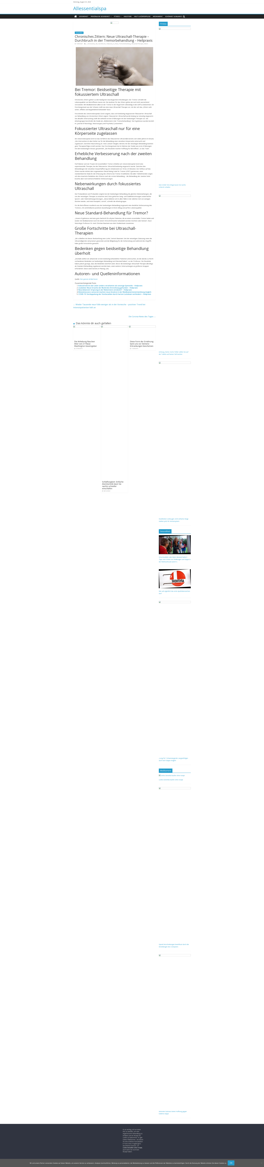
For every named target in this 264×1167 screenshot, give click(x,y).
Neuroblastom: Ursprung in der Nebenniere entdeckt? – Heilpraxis (105, 290)
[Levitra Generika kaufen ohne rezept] (172, 775)
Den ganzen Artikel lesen (89, 279)
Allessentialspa (89, 8)
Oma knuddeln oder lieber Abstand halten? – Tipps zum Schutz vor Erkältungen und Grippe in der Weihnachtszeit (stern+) (175, 559)
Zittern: (146, 44)
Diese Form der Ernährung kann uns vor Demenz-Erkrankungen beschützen (141, 343)
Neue (116, 44)
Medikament (158, 16)
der (97, 44)
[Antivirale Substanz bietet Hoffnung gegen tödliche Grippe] (175, 955)
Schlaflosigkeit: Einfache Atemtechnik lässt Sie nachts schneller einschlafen (112, 485)
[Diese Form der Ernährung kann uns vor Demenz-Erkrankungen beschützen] (142, 327)
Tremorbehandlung (124, 44)
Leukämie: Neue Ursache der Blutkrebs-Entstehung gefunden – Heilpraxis (108, 288)
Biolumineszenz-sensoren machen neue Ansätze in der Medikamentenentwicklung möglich (114, 292)
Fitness (117, 16)
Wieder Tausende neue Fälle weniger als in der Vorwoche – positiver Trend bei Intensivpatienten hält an (109, 306)
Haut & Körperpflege (142, 16)
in (113, 44)
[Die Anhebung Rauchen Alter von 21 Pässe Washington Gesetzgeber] (86, 327)
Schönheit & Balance (173, 16)
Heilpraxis (109, 44)
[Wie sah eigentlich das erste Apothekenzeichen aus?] (175, 570)
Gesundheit (83, 16)
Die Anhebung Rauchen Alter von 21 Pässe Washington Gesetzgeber (85, 343)
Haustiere (128, 16)
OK (231, 1163)
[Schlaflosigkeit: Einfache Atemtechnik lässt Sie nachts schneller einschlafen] (114, 327)
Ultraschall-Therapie (137, 44)
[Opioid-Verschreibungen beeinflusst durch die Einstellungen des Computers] (175, 788)
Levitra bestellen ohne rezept (132, 1148)
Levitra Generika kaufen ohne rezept (171, 780)
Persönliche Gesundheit (100, 16)
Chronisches (91, 44)
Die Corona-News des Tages (142, 316)
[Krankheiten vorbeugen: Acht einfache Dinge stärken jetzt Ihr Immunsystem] (175, 363)
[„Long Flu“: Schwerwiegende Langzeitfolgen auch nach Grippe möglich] (175, 602)
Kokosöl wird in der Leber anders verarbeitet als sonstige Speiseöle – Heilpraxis (110, 285)
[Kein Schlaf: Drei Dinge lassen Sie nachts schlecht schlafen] (175, 29)
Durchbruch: (102, 44)
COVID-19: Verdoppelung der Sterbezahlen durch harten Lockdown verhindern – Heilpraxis (114, 294)
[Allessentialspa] (75, 16)
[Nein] (261, 1163)
